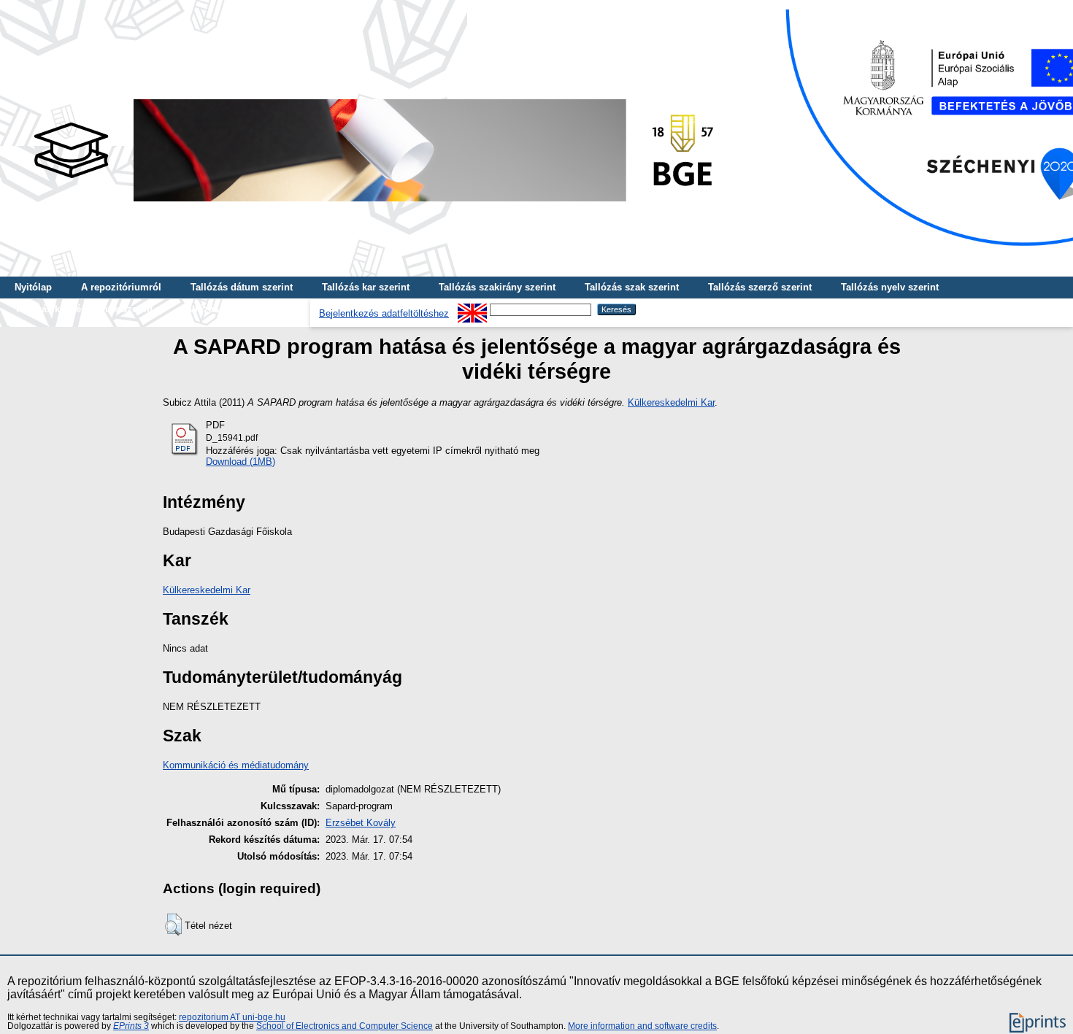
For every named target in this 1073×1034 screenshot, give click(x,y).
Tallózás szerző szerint (760, 287)
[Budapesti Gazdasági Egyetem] (373, 205)
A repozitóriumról (121, 287)
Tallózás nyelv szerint (890, 287)
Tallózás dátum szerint (242, 287)
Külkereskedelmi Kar (671, 402)
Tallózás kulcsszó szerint (239, 309)
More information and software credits (642, 1026)
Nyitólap (33, 287)
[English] (472, 309)
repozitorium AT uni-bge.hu (232, 1017)
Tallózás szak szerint (632, 287)
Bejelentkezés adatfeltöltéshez (384, 313)
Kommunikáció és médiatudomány (236, 765)
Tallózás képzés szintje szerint (84, 309)
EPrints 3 (131, 1026)
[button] (173, 924)
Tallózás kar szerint (365, 287)
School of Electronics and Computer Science (344, 1026)
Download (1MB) (240, 461)
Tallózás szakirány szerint (497, 287)
